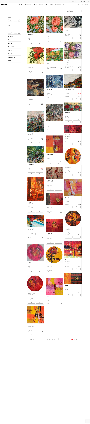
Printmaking (28, 4)
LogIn (82, 4)
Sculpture (51, 4)
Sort (68, 11)
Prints (46, 4)
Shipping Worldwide (84, 1)
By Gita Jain (30, 35)
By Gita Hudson (50, 155)
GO (19, 22)
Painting (21, 4)
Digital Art (35, 4)
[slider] (8, 19)
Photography (58, 4)
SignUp (86, 4)
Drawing (41, 4)
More (64, 4)
